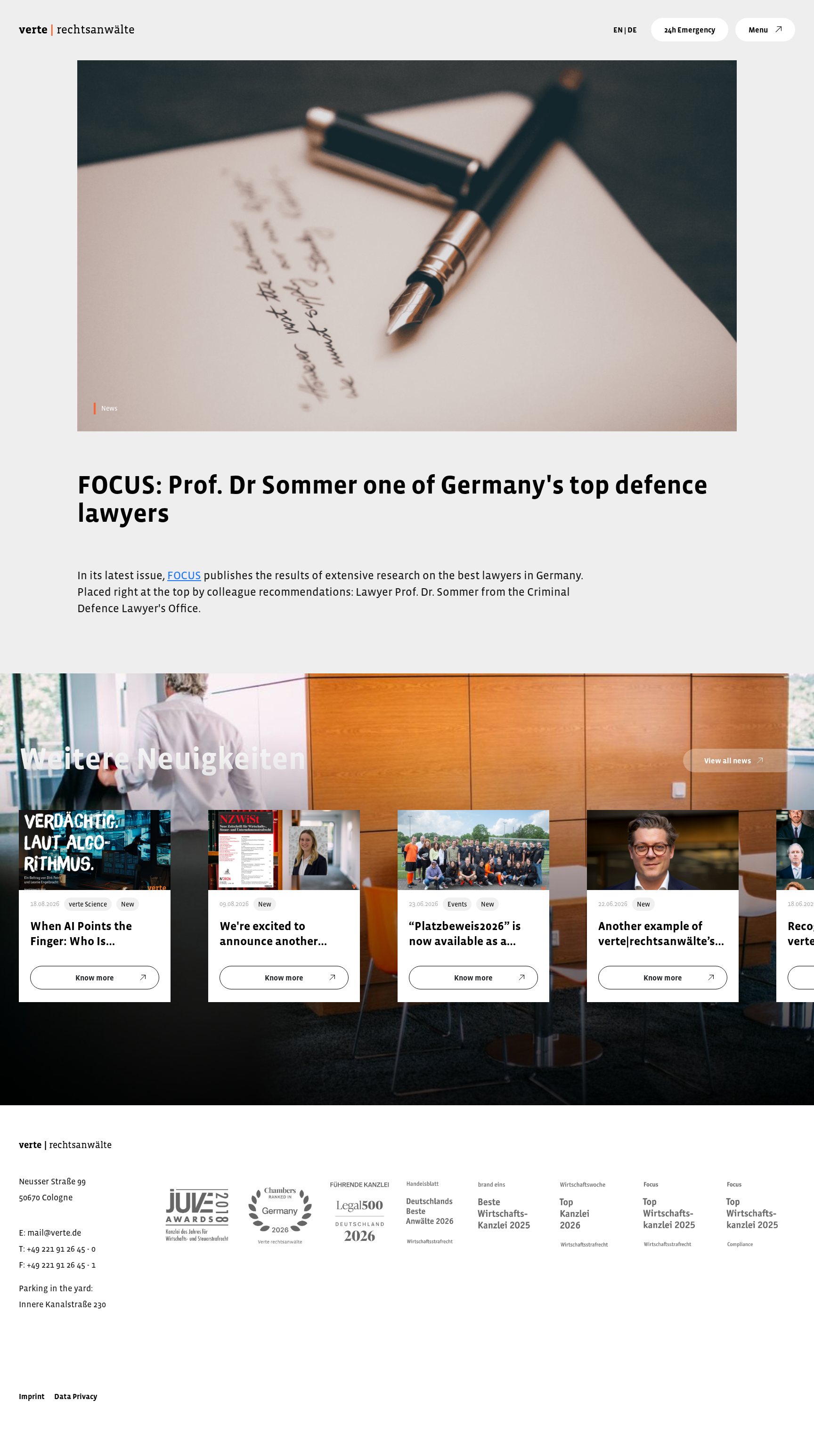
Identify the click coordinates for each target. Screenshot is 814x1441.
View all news (727, 760)
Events (457, 903)
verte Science (88, 903)
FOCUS (184, 575)
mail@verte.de (54, 1233)
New (127, 903)
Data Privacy (75, 1396)
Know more (94, 977)
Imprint (32, 1396)
